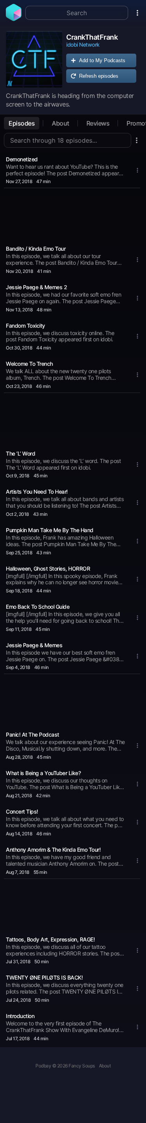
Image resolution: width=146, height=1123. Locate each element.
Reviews (98, 123)
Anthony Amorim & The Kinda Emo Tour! (53, 849)
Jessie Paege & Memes (34, 645)
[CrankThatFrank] (34, 59)
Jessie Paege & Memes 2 (36, 287)
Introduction (20, 1016)
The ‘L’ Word (20, 453)
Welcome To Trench (29, 363)
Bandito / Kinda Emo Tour (35, 248)
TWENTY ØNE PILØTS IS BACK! (44, 977)
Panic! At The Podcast (32, 734)
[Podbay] (13, 19)
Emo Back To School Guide (37, 606)
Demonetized (22, 159)
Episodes (22, 123)
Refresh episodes (98, 76)
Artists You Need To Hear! (37, 491)
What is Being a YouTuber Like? (43, 773)
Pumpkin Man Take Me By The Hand (49, 530)
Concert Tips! (22, 811)
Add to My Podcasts (102, 60)
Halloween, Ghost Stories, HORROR (48, 568)
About (60, 123)
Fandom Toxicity (25, 325)
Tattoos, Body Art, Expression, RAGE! (50, 939)
